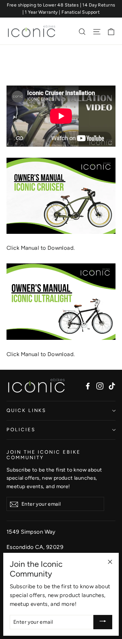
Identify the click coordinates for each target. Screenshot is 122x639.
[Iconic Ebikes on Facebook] (87, 385)
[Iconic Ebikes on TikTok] (111, 385)
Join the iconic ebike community (44, 455)
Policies (21, 430)
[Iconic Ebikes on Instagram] (99, 385)
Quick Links (26, 410)
